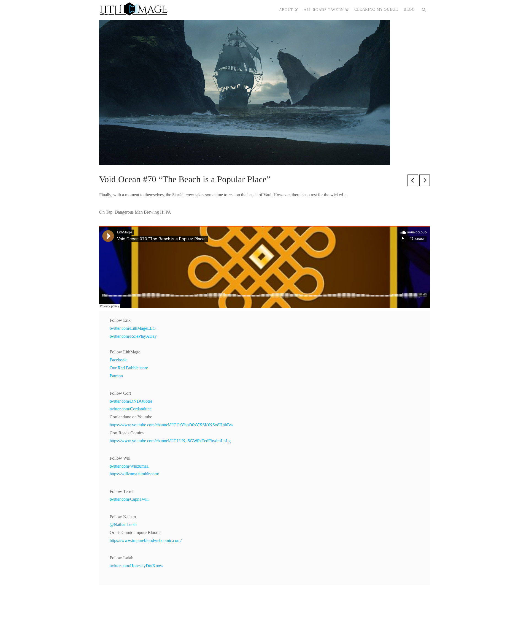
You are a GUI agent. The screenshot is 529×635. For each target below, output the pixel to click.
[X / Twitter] (259, 622)
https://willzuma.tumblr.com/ (134, 474)
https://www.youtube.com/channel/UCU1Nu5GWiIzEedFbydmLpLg (170, 440)
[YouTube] (270, 622)
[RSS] (281, 622)
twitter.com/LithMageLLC (133, 328)
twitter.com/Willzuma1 (129, 466)
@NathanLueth (123, 524)
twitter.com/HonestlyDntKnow (136, 565)
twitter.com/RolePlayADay (133, 336)
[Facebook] (248, 622)
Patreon (116, 376)
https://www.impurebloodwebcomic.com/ (146, 540)
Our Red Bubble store (129, 368)
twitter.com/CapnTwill (129, 499)
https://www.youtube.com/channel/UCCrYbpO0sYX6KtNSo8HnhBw (171, 425)
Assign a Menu (264, 614)
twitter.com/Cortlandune (131, 409)
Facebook (118, 360)
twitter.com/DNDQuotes (131, 401)
